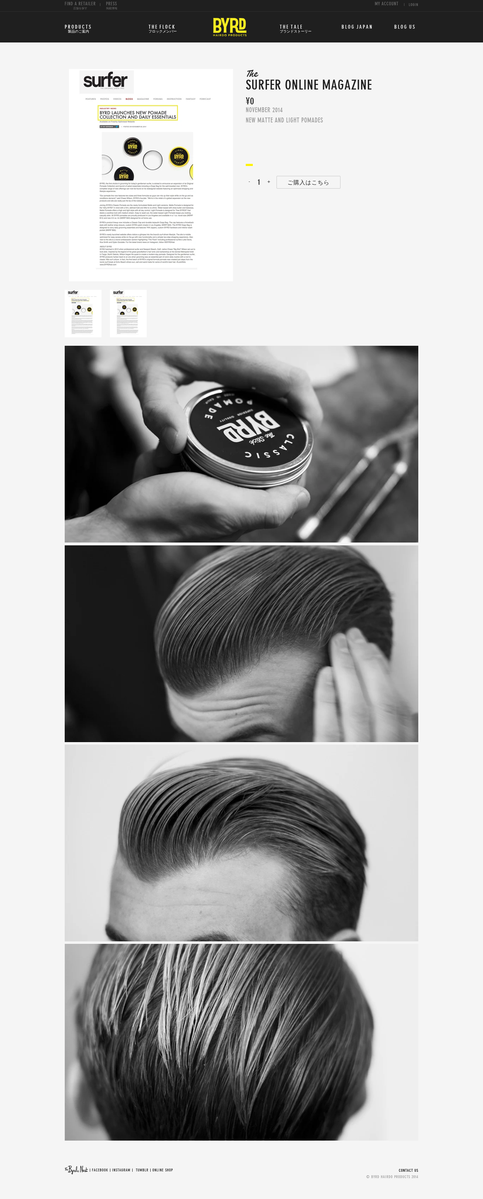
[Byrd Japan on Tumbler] (135, 1170)
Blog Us (405, 27)
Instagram (121, 1170)
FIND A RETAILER (80, 6)
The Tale (296, 29)
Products (78, 29)
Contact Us (408, 1170)
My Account (386, 4)
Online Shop (162, 1170)
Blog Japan (357, 27)
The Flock (163, 29)
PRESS (111, 6)
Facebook (100, 1170)
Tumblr (142, 1170)
